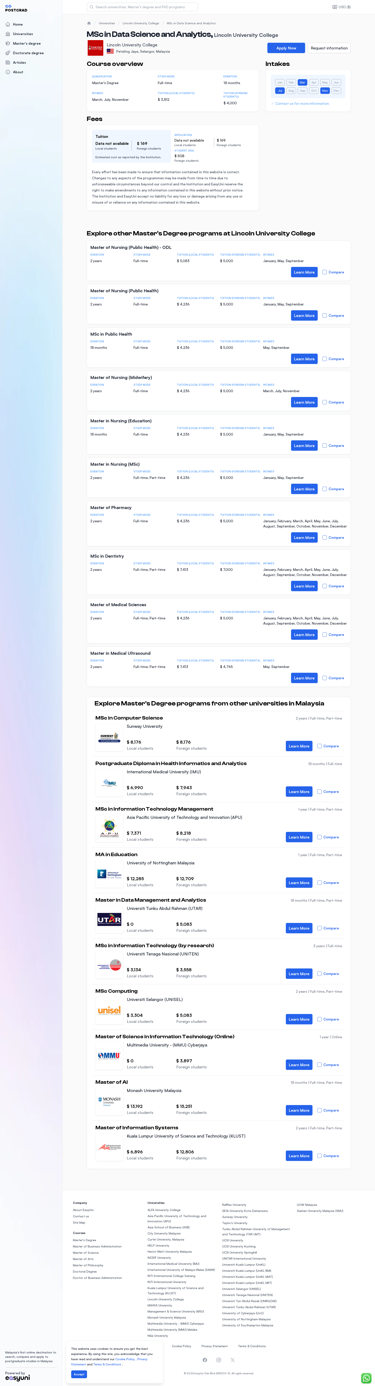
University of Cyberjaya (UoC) (243, 1313)
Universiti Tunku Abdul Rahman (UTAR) (164, 908)
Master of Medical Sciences (118, 604)
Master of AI (111, 1082)
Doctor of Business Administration (97, 1278)
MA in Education (116, 854)
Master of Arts (83, 1259)
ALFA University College (164, 1210)
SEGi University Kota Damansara (245, 1211)
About (18, 72)
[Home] (89, 23)
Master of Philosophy (88, 1265)
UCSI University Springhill (239, 1252)
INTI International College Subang (171, 1276)
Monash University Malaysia (154, 1090)
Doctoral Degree (85, 1271)
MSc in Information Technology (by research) (154, 945)
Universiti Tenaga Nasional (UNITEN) (163, 954)
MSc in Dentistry (107, 556)
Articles (19, 62)
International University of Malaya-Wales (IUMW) (181, 1270)
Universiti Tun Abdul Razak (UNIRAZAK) (249, 1301)
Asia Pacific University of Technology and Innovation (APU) (184, 817)
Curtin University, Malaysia (166, 1239)
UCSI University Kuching (239, 1246)
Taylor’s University (234, 1223)
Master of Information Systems (136, 1127)
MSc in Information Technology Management (154, 809)
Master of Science (86, 1252)
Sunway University (145, 726)
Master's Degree (84, 1240)
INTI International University (167, 1282)
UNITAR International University (244, 1258)
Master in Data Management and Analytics (150, 900)
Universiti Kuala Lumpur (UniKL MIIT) (247, 1283)
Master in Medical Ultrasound (120, 653)
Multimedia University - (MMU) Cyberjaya (167, 1045)
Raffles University (234, 1204)
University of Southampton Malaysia (247, 1325)
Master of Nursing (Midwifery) (121, 377)
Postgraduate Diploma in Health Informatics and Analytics (171, 763)
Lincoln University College (141, 23)
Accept (79, 1374)
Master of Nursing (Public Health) (124, 290)
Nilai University (158, 1335)
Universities (23, 34)
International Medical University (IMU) (164, 771)
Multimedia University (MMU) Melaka (172, 1329)
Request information (329, 48)
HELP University (158, 1245)
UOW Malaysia (307, 1204)
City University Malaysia (164, 1233)
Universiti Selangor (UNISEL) (155, 999)
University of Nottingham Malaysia (160, 862)
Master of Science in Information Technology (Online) (164, 1036)
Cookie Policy (181, 1346)
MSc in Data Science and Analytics (191, 23)
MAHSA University (160, 1305)
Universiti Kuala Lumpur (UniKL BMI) (246, 1270)
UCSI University (232, 1240)
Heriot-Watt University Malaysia (170, 1251)
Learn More (304, 272)
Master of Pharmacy (111, 507)
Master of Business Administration (97, 1246)
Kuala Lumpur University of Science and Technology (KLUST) (186, 1136)
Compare (336, 272)
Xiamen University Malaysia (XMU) (320, 1211)
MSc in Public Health (111, 334)
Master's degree (27, 43)
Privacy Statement (215, 1346)
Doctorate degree (28, 53)
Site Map (79, 1222)
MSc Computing (116, 991)
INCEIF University (159, 1257)
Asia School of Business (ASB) (169, 1227)
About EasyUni (83, 1210)
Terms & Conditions (252, 1346)
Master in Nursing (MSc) (115, 464)
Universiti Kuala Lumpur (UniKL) (243, 1264)
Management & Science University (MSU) (176, 1311)
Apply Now (286, 48)
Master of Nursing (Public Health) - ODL (130, 247)
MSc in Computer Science (129, 718)
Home (18, 24)
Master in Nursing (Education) (120, 420)
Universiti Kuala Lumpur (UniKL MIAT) (247, 1276)
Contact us (81, 1216)
